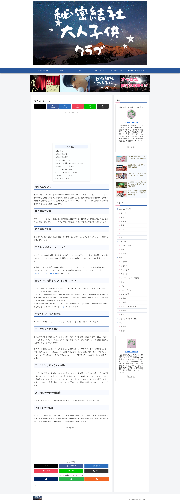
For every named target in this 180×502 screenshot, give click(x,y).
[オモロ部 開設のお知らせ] (135, 83)
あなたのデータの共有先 (65, 166)
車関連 (123, 310)
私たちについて (62, 151)
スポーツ (124, 274)
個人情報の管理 (62, 157)
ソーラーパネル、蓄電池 (130, 278)
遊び (120, 323)
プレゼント (125, 286)
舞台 (122, 237)
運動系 (123, 331)
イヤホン (124, 262)
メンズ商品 (125, 294)
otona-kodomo (131, 122)
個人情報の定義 (62, 154)
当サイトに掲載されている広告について (70, 163)
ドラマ (123, 217)
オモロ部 (122, 241)
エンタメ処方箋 (125, 209)
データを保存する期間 (64, 169)
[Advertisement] (71, 127)
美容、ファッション (128, 306)
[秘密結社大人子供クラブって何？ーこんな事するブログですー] (105, 83)
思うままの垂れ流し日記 (128, 319)
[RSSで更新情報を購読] (96, 479)
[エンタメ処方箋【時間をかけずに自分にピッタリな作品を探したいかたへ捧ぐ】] (45, 83)
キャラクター (126, 270)
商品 (122, 225)
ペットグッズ (126, 290)
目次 (68, 147)
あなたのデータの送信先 (65, 175)
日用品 (123, 302)
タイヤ (123, 282)
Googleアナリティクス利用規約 (46, 273)
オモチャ (124, 266)
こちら (63, 307)
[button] (103, 106)
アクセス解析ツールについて (67, 160)
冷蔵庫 (123, 298)
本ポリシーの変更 (63, 178)
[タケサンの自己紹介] (75, 83)
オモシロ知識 (126, 246)
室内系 (123, 327)
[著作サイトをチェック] (46, 479)
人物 (122, 250)
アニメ (123, 213)
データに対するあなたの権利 (67, 172)
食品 (122, 314)
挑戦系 (123, 254)
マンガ (123, 221)
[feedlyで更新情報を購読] (71, 479)
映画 (122, 229)
